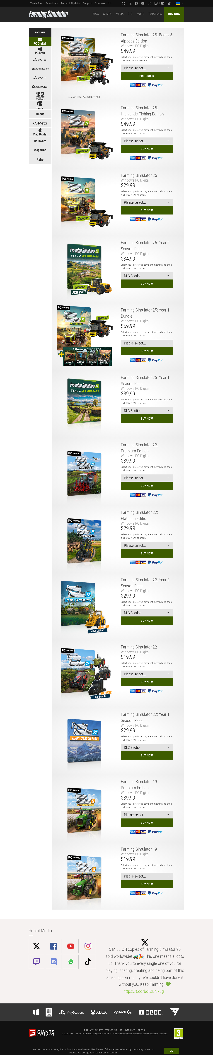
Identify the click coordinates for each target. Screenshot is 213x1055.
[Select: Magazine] (40, 150)
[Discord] (163, 3)
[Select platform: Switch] (40, 104)
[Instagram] (150, 3)
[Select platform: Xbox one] (40, 86)
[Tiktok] (170, 3)
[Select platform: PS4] (40, 77)
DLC (130, 14)
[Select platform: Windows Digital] (40, 41)
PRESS (141, 1030)
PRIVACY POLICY (93, 1030)
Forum (64, 3)
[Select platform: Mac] (40, 132)
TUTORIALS (155, 14)
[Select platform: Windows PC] (40, 50)
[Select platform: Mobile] (40, 114)
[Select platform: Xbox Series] (40, 68)
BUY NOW (174, 14)
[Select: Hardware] (40, 141)
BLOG (95, 14)
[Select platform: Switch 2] (40, 95)
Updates (75, 3)
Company (100, 3)
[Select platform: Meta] (40, 123)
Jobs (110, 3)
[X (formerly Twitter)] (130, 3)
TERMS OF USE (113, 1030)
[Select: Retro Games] (40, 159)
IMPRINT (130, 1030)
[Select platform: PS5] (40, 59)
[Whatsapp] (124, 3)
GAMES (107, 14)
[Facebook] (136, 3)
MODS (140, 14)
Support (87, 3)
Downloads (52, 3)
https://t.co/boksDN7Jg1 (144, 991)
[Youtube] (143, 3)
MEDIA (119, 14)
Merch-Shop (36, 3)
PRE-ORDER (146, 76)
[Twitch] (156, 3)
